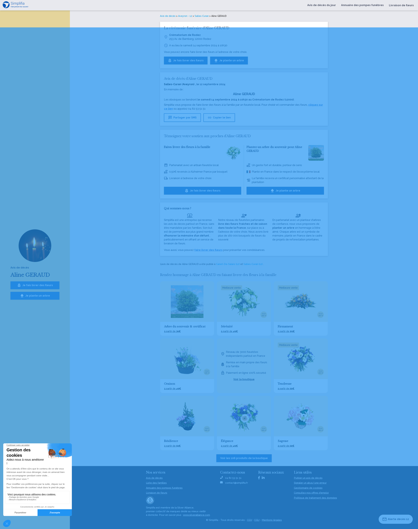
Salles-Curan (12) (253, 264)
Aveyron (188, 84)
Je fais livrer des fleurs (35, 285)
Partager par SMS (182, 117)
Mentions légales (272, 520)
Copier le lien (219, 118)
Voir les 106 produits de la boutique (244, 458)
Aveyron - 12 (185, 16)
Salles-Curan (202, 16)
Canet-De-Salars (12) (228, 264)
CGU (256, 520)
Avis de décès (168, 16)
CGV (249, 520)
